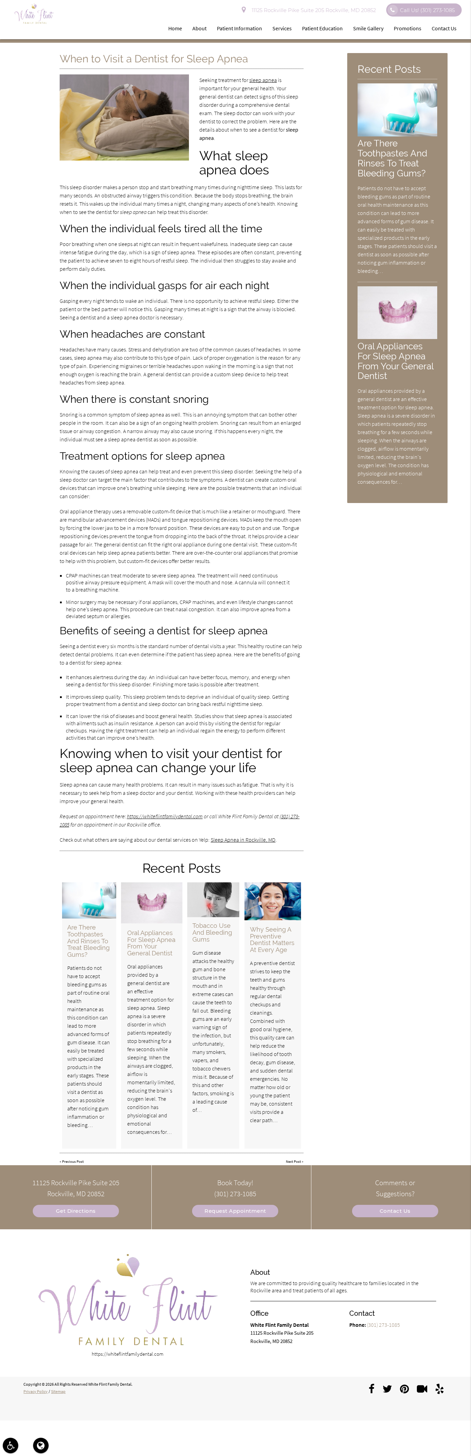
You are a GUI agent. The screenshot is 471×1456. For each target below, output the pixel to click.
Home (175, 28)
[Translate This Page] (41, 1445)
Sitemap (58, 1391)
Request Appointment (235, 1211)
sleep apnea (263, 79)
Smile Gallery (368, 28)
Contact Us (444, 28)
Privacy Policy (35, 1391)
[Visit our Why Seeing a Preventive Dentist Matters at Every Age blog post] (272, 901)
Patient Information (239, 28)
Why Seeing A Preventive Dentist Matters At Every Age (272, 939)
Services (282, 28)
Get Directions (76, 1211)
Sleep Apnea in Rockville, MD (243, 839)
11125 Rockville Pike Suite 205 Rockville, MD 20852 (312, 10)
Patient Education (322, 28)
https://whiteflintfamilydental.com (165, 816)
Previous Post (73, 1161)
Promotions (407, 28)
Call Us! (427, 10)
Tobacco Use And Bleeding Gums (212, 932)
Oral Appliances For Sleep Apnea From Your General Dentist (151, 943)
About (199, 28)
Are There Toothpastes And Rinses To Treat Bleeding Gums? (88, 941)
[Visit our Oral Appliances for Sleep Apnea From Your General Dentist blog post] (151, 902)
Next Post (293, 1161)
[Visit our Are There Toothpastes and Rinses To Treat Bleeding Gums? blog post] (89, 900)
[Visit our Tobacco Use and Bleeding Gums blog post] (213, 899)
